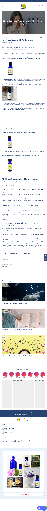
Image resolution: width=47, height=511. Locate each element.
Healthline (9, 181)
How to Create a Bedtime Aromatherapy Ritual (17, 329)
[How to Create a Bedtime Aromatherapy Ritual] (23, 318)
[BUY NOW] (10, 76)
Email (3, 262)
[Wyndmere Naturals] (23, 6)
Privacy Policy (5, 433)
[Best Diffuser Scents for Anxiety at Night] (23, 292)
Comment (4, 266)
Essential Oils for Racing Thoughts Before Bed (17, 356)
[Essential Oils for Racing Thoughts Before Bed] (23, 344)
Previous (41, 37)
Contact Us (4, 426)
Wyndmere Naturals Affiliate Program (10, 431)
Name (3, 257)
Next (44, 37)
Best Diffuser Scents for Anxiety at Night (15, 303)
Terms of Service (5, 435)
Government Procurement (8, 432)
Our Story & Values (23, 494)
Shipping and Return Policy (8, 428)
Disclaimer (4, 429)
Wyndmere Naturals (9, 445)
